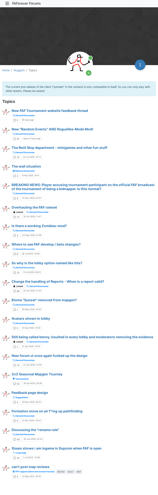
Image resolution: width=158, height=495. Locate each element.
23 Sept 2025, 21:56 (31, 235)
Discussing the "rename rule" (35, 430)
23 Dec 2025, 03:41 (31, 198)
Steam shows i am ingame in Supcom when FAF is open (57, 448)
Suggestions (21, 397)
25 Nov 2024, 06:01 (31, 402)
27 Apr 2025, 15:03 (31, 346)
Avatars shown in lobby (31, 318)
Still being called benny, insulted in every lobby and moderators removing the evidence (82, 337)
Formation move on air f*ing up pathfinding (47, 411)
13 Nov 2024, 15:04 (31, 420)
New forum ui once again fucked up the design (49, 356)
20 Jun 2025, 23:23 (33, 439)
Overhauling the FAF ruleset (34, 207)
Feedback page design (30, 393)
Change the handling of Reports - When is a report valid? (58, 281)
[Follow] (88, 73)
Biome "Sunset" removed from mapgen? (44, 300)
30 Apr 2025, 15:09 (31, 328)
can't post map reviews (31, 467)
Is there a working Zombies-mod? (39, 226)
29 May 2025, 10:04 (31, 309)
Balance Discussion (25, 171)
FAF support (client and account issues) (35, 471)
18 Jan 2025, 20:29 (33, 383)
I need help (20, 453)
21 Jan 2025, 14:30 (32, 365)
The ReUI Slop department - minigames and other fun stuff (59, 148)
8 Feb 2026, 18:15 (30, 175)
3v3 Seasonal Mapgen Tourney (37, 374)
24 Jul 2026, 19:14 (32, 157)
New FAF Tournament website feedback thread (50, 111)
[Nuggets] (6, 112)
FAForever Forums (26, 3)
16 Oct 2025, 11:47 (32, 216)
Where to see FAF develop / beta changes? (46, 244)
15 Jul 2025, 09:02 (32, 272)
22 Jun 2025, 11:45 (32, 290)
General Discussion (25, 115)
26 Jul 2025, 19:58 (31, 254)
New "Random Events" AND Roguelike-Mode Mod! (52, 129)
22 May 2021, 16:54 (31, 476)
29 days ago (28, 120)
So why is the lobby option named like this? (47, 263)
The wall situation (26, 166)
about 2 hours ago (31, 138)
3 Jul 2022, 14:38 (31, 457)
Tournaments (22, 379)
